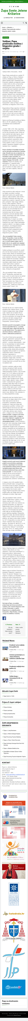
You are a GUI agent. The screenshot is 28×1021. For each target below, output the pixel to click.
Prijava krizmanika (8, 717)
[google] (16, 7)
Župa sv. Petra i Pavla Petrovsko (12, 740)
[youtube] (18, 7)
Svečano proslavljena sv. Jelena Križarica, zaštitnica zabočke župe (12, 1)
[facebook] (10, 7)
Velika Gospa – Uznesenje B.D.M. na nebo (15, 678)
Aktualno (5, 37)
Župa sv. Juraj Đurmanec (10, 730)
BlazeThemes (17, 1015)
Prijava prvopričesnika (9, 713)
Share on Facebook (4, 618)
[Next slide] (26, 1)
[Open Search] (23, 22)
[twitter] (14, 7)
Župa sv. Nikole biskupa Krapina (12, 733)
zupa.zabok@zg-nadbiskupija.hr (15, 774)
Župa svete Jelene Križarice (14, 12)
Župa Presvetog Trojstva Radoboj (12, 737)
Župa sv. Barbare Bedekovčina (11, 748)
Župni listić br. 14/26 (9, 696)
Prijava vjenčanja (8, 710)
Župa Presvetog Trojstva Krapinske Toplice (15, 756)
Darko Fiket (6, 51)
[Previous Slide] (24, 1)
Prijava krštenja (8, 707)
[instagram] (12, 7)
